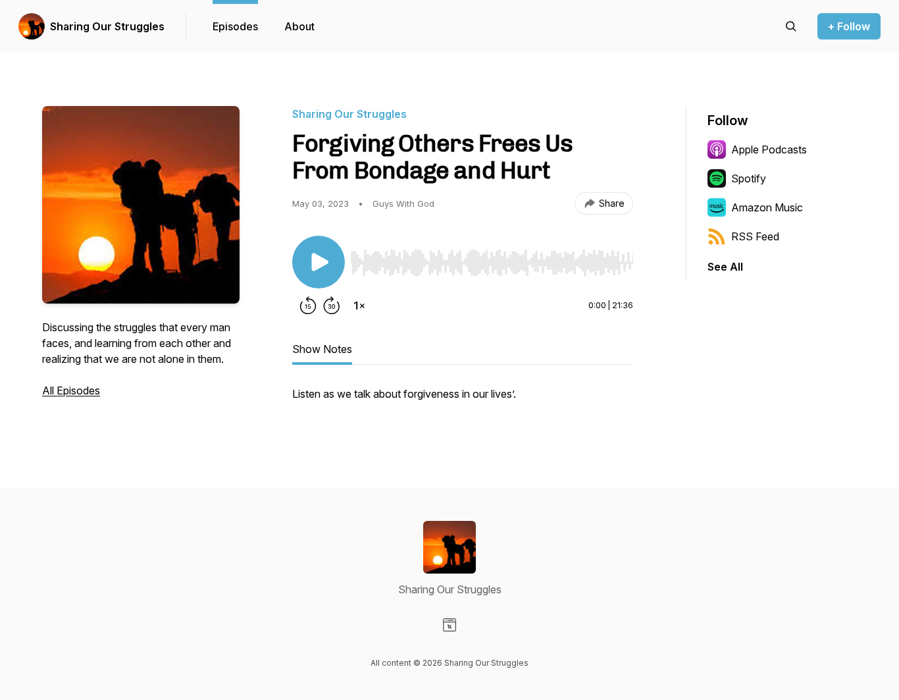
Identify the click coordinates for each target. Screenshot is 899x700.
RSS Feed (755, 236)
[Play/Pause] (318, 262)
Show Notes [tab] (322, 349)
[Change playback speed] (359, 305)
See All (725, 266)
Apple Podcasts (769, 149)
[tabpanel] (462, 400)
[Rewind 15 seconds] (308, 305)
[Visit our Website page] (449, 625)
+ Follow (849, 26)
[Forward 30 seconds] (331, 305)
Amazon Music (767, 207)
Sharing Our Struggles (107, 26)
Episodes (235, 26)
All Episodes (71, 390)
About (299, 26)
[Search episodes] (791, 26)
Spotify (748, 178)
